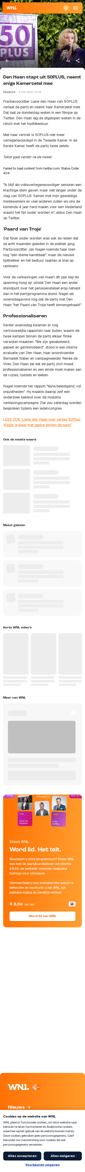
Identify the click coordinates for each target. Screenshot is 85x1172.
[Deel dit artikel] (78, 61)
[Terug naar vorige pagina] (7, 61)
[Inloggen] (66, 8)
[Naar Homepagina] (11, 8)
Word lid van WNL (42, 916)
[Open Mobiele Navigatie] (75, 8)
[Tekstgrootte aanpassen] (68, 61)
